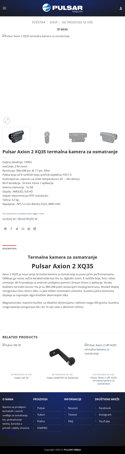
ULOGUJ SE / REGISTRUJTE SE (19, 219)
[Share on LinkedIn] (34, 229)
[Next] (116, 79)
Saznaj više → (10, 432)
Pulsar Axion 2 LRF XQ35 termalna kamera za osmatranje (103, 380)
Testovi (72, 414)
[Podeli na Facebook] (11, 229)
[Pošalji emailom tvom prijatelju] (23, 229)
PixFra (41, 421)
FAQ (70, 421)
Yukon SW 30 (21, 377)
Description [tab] (9, 248)
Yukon (41, 414)
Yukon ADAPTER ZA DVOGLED (62, 377)
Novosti (73, 408)
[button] (4, 8)
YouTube (104, 421)
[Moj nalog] (121, 8)
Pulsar (41, 408)
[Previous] (9, 79)
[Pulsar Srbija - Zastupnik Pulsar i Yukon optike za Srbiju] (62, 8)
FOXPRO (42, 428)
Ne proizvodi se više (77, 22)
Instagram (105, 414)
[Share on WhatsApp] (5, 229)
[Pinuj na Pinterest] (29, 229)
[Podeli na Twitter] (17, 229)
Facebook (105, 408)
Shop (54, 22)
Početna (38, 22)
